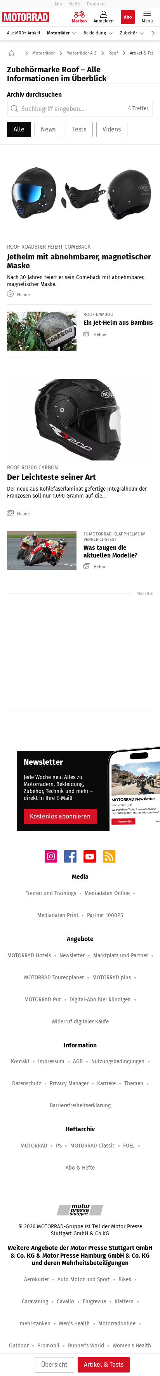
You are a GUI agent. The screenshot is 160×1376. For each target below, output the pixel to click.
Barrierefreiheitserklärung (80, 1105)
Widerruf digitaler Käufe (80, 1021)
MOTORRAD (34, 1145)
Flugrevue (94, 1301)
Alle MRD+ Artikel (23, 33)
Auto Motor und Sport (83, 1279)
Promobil (48, 1345)
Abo (58, 4)
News (48, 129)
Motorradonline (117, 1323)
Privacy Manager (69, 1083)
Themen (133, 1083)
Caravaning (35, 1301)
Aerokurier (36, 1279)
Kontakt (20, 1061)
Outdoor (19, 1345)
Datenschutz (26, 1083)
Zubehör (128, 33)
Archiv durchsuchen (34, 94)
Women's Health (132, 1345)
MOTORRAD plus (111, 977)
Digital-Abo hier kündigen (100, 999)
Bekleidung (94, 33)
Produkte (96, 4)
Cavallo (65, 1301)
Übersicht (54, 1364)
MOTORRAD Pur (42, 999)
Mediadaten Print (57, 915)
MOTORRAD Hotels (29, 955)
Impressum (51, 1061)
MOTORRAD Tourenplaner (54, 977)
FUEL (129, 1145)
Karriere (106, 1083)
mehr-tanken (35, 1323)
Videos (112, 129)
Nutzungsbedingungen (117, 1061)
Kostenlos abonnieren (60, 816)
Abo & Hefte (80, 1168)
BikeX (124, 1279)
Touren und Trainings (51, 893)
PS (59, 1145)
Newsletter (72, 955)
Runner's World (86, 1345)
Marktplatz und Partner (120, 955)
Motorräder (58, 33)
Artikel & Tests (103, 1364)
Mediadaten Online (107, 893)
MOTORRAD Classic (92, 1145)
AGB (78, 1061)
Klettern (124, 1301)
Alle (19, 129)
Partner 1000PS (105, 915)
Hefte (74, 4)
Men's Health (74, 1323)
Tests (79, 129)
